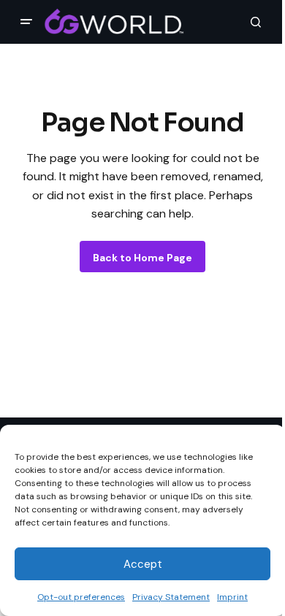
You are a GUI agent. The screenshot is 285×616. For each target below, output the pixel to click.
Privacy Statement (171, 597)
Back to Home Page (142, 257)
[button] (26, 22)
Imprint (232, 597)
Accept (142, 564)
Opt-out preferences (81, 597)
